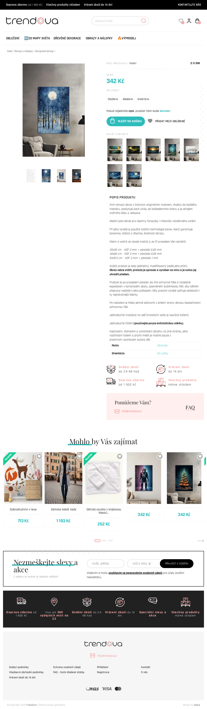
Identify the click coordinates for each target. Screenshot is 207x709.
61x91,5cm (143, 99)
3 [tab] (110, 540)
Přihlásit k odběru (176, 563)
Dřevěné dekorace (67, 38)
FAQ (190, 407)
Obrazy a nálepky (99, 38)
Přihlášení (102, 667)
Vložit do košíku (130, 121)
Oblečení (12, 38)
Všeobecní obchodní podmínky (26, 672)
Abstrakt (162, 345)
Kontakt (145, 667)
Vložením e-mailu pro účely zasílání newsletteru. (135, 575)
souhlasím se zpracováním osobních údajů (135, 573)
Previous (6, 541)
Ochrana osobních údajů (67, 667)
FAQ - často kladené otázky (68, 672)
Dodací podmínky (19, 667)
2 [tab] (103, 540)
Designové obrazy (44, 51)
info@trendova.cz (131, 411)
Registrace (103, 672)
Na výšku (162, 353)
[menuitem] (12, 38)
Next (200, 541)
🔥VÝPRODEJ (126, 38)
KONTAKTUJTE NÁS (189, 5)
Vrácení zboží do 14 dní (98, 5)
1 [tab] (97, 540)
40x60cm (128, 99)
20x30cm (113, 99)
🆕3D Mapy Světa (37, 38)
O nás (144, 672)
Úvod (9, 51)
